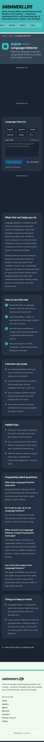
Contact (23, 25)
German (10, 135)
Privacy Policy (9, 718)
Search (5, 704)
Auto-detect (34, 162)
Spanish (21, 129)
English (10, 129)
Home (4, 36)
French (33, 129)
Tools (32, 25)
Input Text (9, 140)
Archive (12, 25)
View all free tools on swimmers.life (19, 647)
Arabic (21, 135)
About (5, 708)
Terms (5, 721)
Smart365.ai (26, 733)
